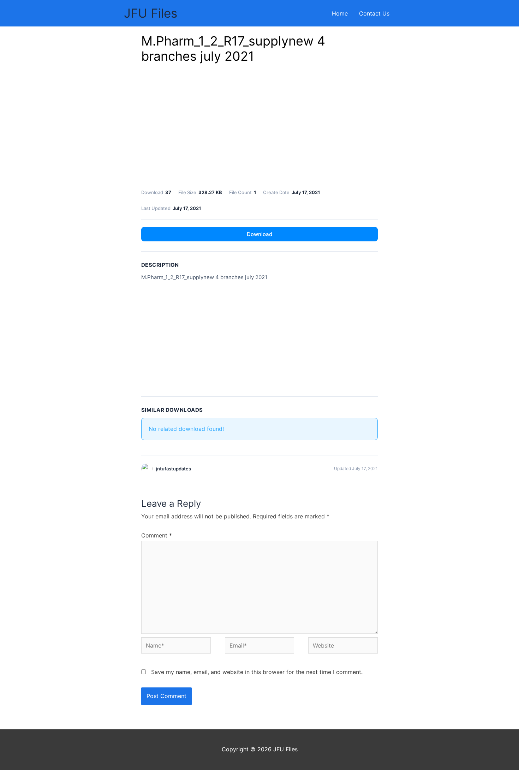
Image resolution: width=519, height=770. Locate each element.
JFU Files (150, 13)
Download (259, 234)
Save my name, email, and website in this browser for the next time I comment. (257, 671)
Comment (156, 535)
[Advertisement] (259, 128)
